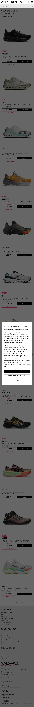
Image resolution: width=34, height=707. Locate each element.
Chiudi (17, 380)
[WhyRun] (10, 2)
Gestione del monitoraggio (17, 375)
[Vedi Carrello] (25, 2)
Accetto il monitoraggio (17, 371)
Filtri (5, 6)
